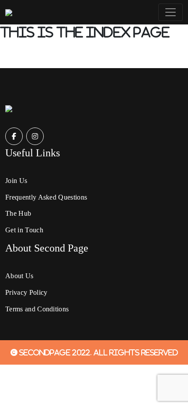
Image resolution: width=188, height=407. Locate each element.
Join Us (16, 180)
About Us (19, 275)
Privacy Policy (26, 292)
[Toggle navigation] (170, 12)
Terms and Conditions (37, 309)
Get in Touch (24, 230)
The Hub (18, 213)
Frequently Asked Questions (46, 197)
